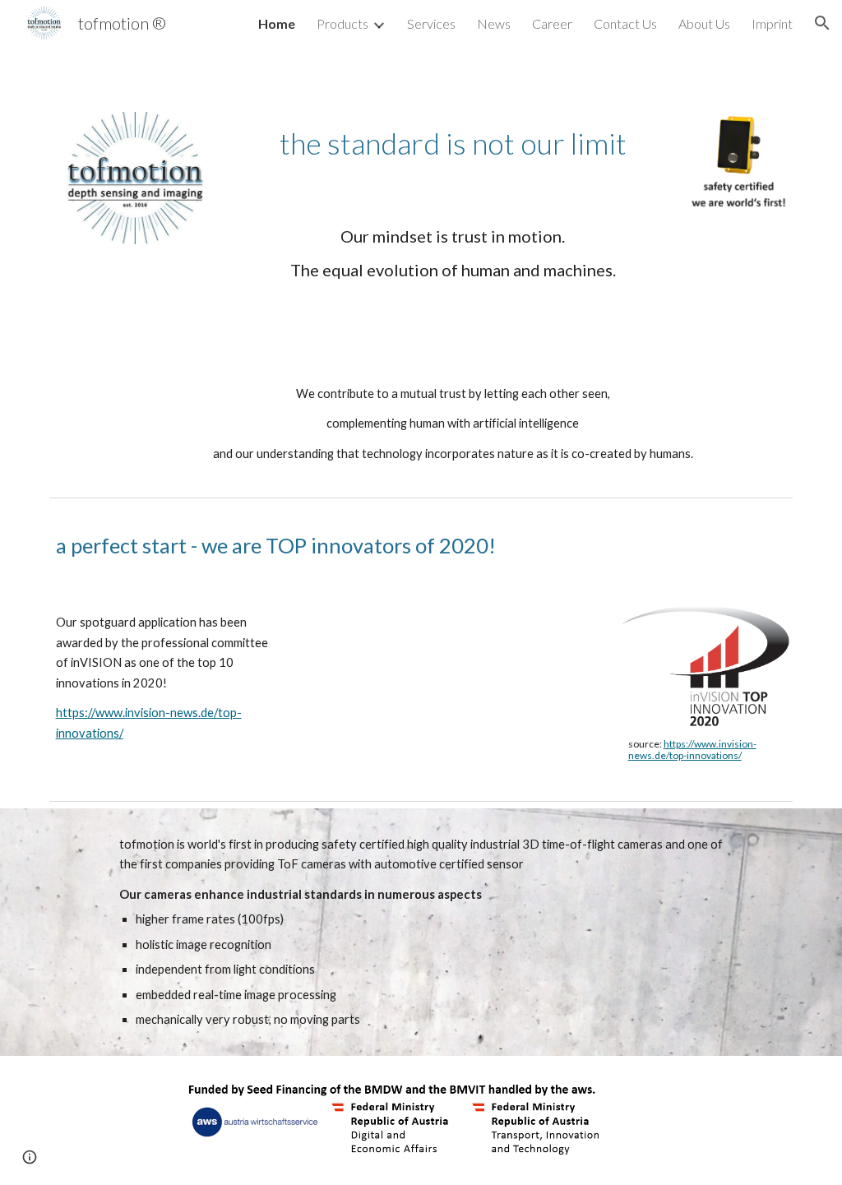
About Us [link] (704, 23)
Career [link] (552, 23)
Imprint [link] (772, 23)
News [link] (494, 23)
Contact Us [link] (625, 23)
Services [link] (431, 23)
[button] (822, 23)
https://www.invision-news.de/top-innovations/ (692, 749)
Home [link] (276, 23)
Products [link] (342, 23)
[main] (453, 143)
